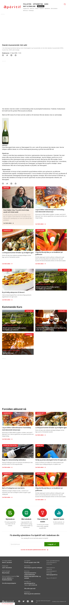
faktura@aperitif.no (51, 574)
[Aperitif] (12, 7)
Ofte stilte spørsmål (29, 588)
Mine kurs (25, 10)
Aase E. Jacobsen (7, 562)
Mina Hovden (5, 573)
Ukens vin (32, 8)
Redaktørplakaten (7, 579)
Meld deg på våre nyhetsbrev (32, 593)
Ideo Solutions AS (61, 601)
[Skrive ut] (15, 55)
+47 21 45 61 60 (32, 585)
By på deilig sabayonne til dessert (13, 292)
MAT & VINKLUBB (29, 6)
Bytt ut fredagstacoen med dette (13, 488)
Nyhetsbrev (47, 8)
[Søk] (64, 4)
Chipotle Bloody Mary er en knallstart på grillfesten (49, 253)
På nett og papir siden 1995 (31, 562)
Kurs (46, 4)
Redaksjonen (5, 53)
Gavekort (41, 8)
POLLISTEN (27, 4)
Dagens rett (26, 8)
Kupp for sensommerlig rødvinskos (14, 460)
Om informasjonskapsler (9, 583)
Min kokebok (54, 8)
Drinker (37, 8)
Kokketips (31, 10)
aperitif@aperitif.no (29, 583)
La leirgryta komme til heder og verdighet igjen (18, 252)
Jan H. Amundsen (7, 567)
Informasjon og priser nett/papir (33, 567)
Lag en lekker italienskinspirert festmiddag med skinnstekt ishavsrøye (49, 211)
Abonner (40, 6)
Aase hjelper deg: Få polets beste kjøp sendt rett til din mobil (16, 211)
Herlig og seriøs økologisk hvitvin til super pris (50, 460)
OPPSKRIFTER (38, 4)
